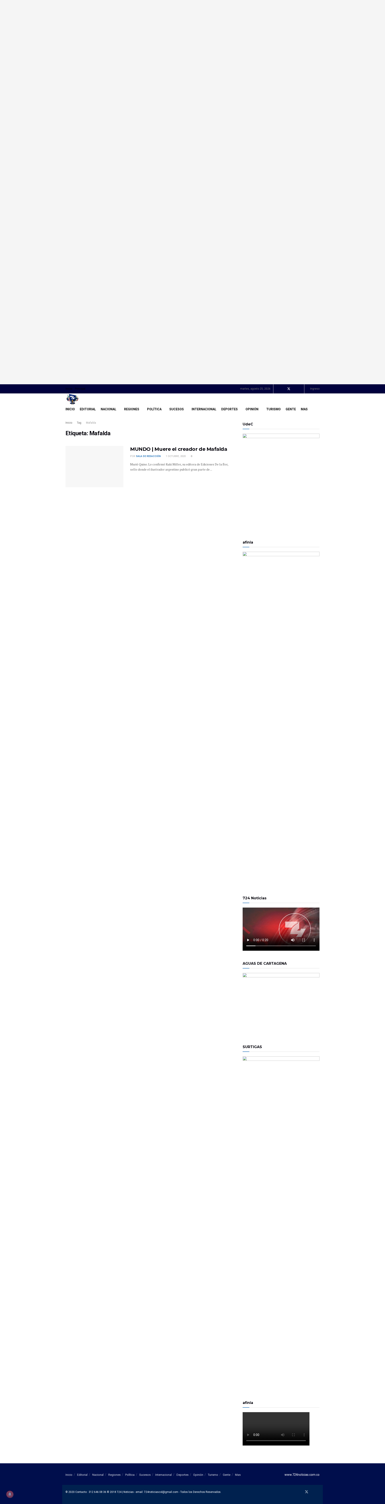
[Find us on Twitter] (288, 389)
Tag (79, 422)
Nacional (108, 409)
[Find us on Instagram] (300, 389)
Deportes (229, 409)
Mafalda (91, 422)
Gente (291, 409)
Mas (304, 409)
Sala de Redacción (148, 456)
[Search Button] (317, 409)
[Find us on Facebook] (283, 389)
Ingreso (314, 388)
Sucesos (176, 409)
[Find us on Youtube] (294, 389)
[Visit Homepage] (72, 399)
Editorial (88, 409)
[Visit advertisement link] (192, 192)
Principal (80, 388)
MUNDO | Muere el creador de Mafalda (178, 449)
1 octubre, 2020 (175, 456)
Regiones (131, 409)
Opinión (252, 409)
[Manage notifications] (9, 1494)
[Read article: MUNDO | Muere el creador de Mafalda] (94, 466)
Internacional (204, 409)
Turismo (273, 409)
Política (154, 409)
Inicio (69, 388)
